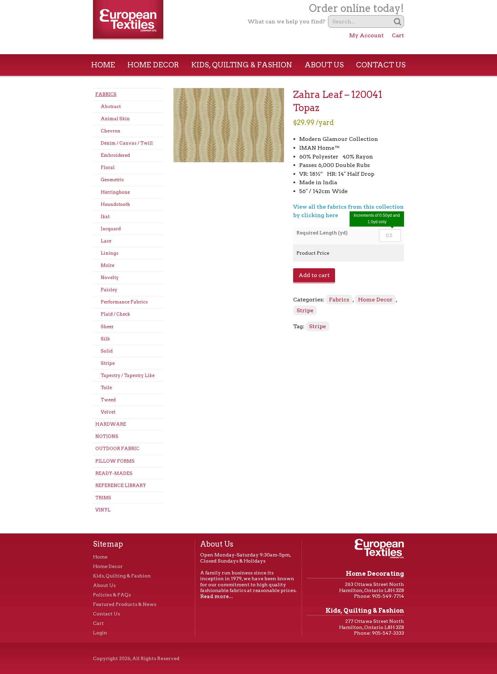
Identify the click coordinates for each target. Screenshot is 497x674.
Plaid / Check (115, 314)
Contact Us (381, 65)
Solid (107, 351)
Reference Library (120, 485)
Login (100, 632)
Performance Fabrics (124, 301)
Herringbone (115, 192)
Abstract (111, 106)
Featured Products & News (124, 604)
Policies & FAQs (112, 594)
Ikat (105, 216)
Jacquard (111, 228)
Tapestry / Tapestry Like (128, 375)
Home (103, 65)
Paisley (109, 289)
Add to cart (314, 275)
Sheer (107, 326)
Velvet (108, 412)
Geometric (112, 179)
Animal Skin (115, 118)
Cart (398, 35)
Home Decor (153, 65)
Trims (103, 497)
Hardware (110, 424)
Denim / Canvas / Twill (127, 143)
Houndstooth (115, 204)
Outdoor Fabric (117, 448)
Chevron (110, 130)
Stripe (108, 363)
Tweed (108, 399)
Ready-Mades (114, 473)
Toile (106, 387)
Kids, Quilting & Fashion (241, 65)
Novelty (110, 277)
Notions (106, 436)
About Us (324, 65)
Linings (109, 253)
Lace (106, 241)
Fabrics (106, 94)
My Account (366, 35)
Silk (105, 338)
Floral (108, 167)
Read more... (216, 596)
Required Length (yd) (322, 232)
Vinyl (103, 509)
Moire (107, 265)
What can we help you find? (286, 21)
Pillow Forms (115, 461)
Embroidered (115, 155)
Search (398, 21)
